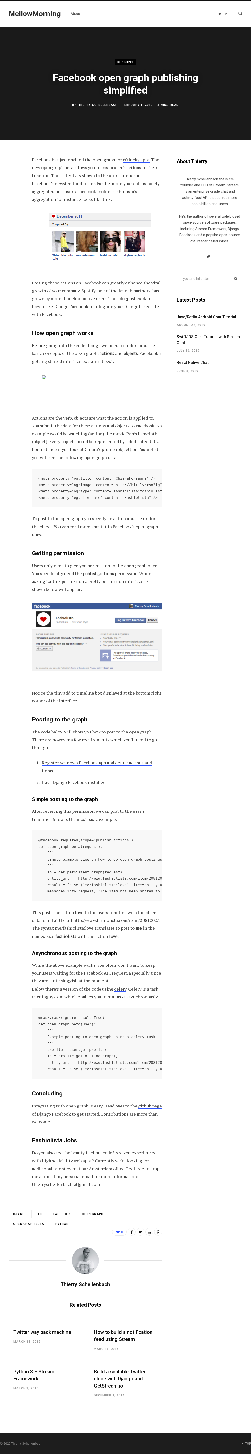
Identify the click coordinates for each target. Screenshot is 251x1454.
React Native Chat (193, 362)
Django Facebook (71, 306)
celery (120, 989)
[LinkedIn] (149, 1232)
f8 (40, 1214)
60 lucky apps (136, 160)
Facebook (62, 1214)
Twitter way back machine (42, 1332)
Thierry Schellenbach (97, 105)
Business (125, 62)
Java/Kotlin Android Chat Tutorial (206, 317)
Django (20, 1214)
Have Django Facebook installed (74, 782)
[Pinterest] (14, 200)
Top (247, 1443)
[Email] (14, 213)
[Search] (237, 13)
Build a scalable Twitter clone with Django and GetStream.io (120, 1379)
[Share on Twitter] (14, 187)
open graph (92, 1214)
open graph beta (28, 1224)
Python (62, 1224)
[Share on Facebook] (14, 174)
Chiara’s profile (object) (108, 449)
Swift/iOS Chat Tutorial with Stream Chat (208, 340)
